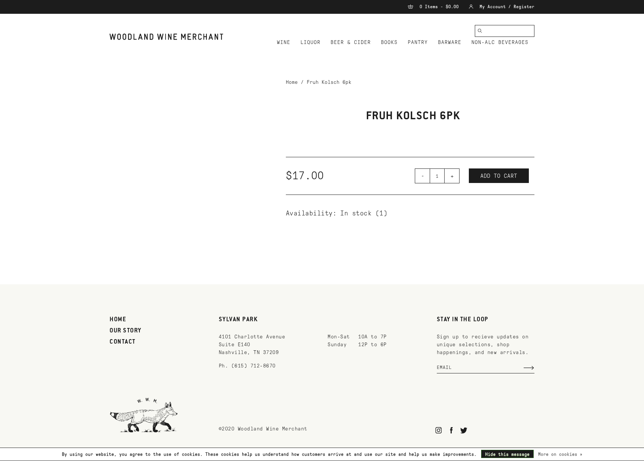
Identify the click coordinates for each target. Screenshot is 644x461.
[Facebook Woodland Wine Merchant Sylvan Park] (451, 430)
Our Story (126, 331)
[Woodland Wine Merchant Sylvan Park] (166, 37)
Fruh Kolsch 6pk (329, 82)
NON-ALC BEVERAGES (499, 42)
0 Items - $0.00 (439, 6)
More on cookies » (560, 454)
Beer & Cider (351, 42)
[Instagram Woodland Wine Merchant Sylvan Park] (438, 430)
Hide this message (507, 454)
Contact (123, 342)
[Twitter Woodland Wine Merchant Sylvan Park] (463, 430)
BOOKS (389, 42)
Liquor (310, 42)
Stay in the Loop (463, 319)
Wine (283, 42)
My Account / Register (505, 6)
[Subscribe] (529, 368)
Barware (449, 42)
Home (292, 82)
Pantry (418, 42)
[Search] (480, 31)
